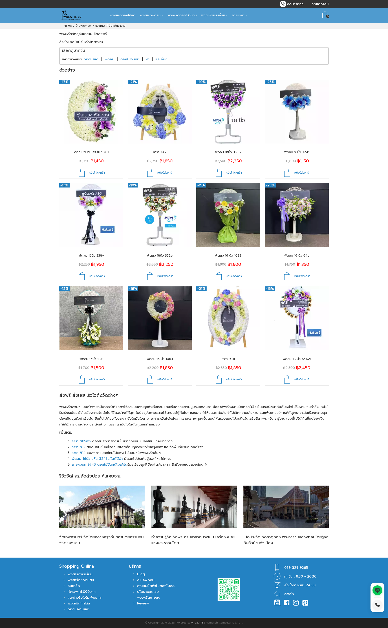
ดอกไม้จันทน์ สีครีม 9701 (91, 152)
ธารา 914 (79, 452)
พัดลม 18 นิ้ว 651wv (297, 359)
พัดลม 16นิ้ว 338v (91, 255)
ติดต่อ (289, 593)
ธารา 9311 (228, 359)
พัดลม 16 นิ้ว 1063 (160, 359)
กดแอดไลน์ (320, 4)
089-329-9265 (296, 567)
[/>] (102, 507)
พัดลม (109, 59)
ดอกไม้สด (91, 59)
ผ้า (147, 59)
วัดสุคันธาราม (117, 26)
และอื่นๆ (161, 59)
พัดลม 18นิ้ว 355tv (228, 152)
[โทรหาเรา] (377, 605)
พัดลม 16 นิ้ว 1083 (228, 255)
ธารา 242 (160, 152)
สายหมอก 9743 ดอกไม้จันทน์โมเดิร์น (99, 464)
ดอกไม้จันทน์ (129, 59)
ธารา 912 (78, 447)
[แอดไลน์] (377, 590)
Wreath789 (198, 623)
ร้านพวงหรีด (83, 26)
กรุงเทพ (100, 26)
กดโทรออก (295, 4)
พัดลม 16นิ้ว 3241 (296, 152)
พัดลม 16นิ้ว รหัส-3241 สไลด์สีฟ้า (97, 458)
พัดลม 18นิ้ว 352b (160, 255)
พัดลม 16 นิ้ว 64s (296, 255)
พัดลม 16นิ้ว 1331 (91, 359)
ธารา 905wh (81, 441)
